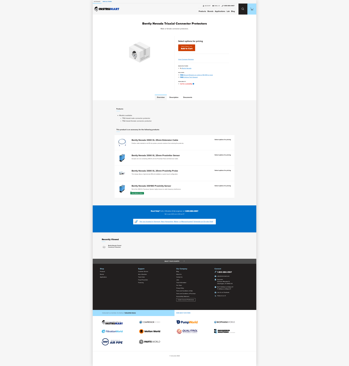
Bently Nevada (186, 68)
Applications (220, 11)
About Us (179, 274)
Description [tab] (173, 97)
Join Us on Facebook (223, 292)
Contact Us (179, 277)
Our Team (179, 285)
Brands (210, 11)
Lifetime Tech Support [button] (189, 77)
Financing (141, 282)
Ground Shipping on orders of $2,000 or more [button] (196, 75)
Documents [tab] (187, 97)
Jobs (177, 280)
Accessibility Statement (182, 296)
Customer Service (143, 271)
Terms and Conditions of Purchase (186, 293)
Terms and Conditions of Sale (184, 291)
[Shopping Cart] (251, 9)
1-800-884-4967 (191, 211)
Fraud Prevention (143, 280)
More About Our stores (183, 313)
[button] (216, 6)
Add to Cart (186, 48)
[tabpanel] (174, 152)
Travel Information (181, 282)
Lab (228, 11)
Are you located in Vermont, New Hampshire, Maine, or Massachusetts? (176, 222)
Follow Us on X (221, 296)
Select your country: (174, 261)
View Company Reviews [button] (190, 59)
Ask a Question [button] (142, 274)
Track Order (141, 277)
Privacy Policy (180, 288)
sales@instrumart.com (223, 276)
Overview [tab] (161, 97)
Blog (233, 11)
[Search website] (242, 9)
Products (202, 11)
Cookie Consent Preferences (186, 300)
